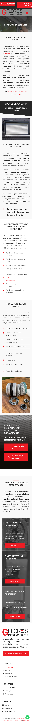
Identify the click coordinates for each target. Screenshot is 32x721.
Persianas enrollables (22, 718)
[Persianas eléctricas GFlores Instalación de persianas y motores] (12, 10)
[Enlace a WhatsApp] (27, 717)
